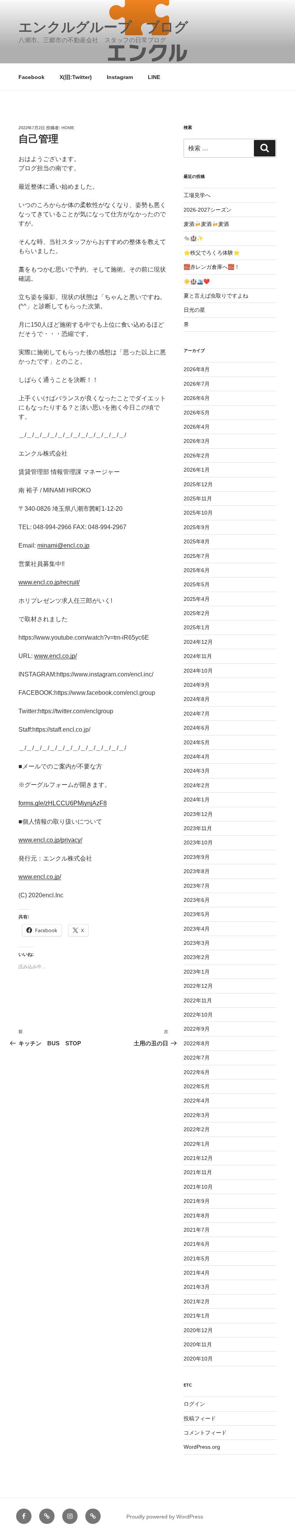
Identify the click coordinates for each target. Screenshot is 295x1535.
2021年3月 (197, 1287)
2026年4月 (197, 427)
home (67, 127)
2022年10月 (198, 1015)
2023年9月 (197, 857)
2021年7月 (197, 1230)
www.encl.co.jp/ (55, 656)
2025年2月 (197, 613)
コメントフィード (205, 1433)
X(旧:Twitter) (76, 77)
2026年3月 (197, 441)
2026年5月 (197, 413)
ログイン (194, 1404)
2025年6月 (197, 570)
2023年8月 (197, 871)
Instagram (120, 77)
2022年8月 (197, 1043)
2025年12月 (198, 484)
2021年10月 (198, 1187)
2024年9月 (197, 685)
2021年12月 (198, 1158)
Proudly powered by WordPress (164, 1517)
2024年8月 (197, 699)
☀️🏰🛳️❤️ (197, 281)
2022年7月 (197, 1058)
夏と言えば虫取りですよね (216, 296)
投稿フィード (200, 1418)
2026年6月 (197, 398)
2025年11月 (198, 498)
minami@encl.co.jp (63, 545)
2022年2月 (197, 1129)
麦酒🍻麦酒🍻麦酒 (206, 224)
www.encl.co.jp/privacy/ (50, 840)
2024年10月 (198, 671)
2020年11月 (198, 1344)
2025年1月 (197, 627)
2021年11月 (198, 1172)
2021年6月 (197, 1244)
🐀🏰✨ (193, 238)
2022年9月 (197, 1029)
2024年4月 (197, 757)
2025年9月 (197, 527)
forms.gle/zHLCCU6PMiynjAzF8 (62, 803)
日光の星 (194, 310)
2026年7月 (197, 384)
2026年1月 (197, 470)
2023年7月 (197, 886)
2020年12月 (198, 1330)
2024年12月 (198, 642)
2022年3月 (197, 1115)
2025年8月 (197, 541)
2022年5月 (197, 1086)
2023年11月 (198, 828)
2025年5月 (197, 584)
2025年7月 (197, 556)
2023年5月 (197, 914)
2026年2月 (197, 455)
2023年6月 (197, 900)
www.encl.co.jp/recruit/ (49, 582)
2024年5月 (197, 742)
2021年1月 (197, 1316)
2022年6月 (197, 1072)
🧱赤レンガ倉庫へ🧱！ (212, 267)
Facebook (31, 77)
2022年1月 (197, 1144)
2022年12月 (198, 986)
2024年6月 (197, 728)
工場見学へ (197, 195)
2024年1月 (197, 799)
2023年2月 (197, 957)
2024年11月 (198, 656)
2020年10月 (198, 1359)
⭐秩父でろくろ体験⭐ (212, 253)
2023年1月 (197, 972)
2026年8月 (197, 369)
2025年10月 (198, 513)
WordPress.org (202, 1447)
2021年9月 (197, 1201)
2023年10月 (198, 842)
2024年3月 (197, 771)
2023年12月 (198, 814)
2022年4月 (197, 1100)
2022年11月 (198, 1000)
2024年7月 (197, 714)
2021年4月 (197, 1273)
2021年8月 (197, 1216)
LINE (154, 77)
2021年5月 (197, 1258)
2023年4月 (197, 929)
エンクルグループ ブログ (103, 27)
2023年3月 (197, 943)
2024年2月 (197, 785)
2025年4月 (197, 599)
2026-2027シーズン (208, 210)
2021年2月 (197, 1301)
